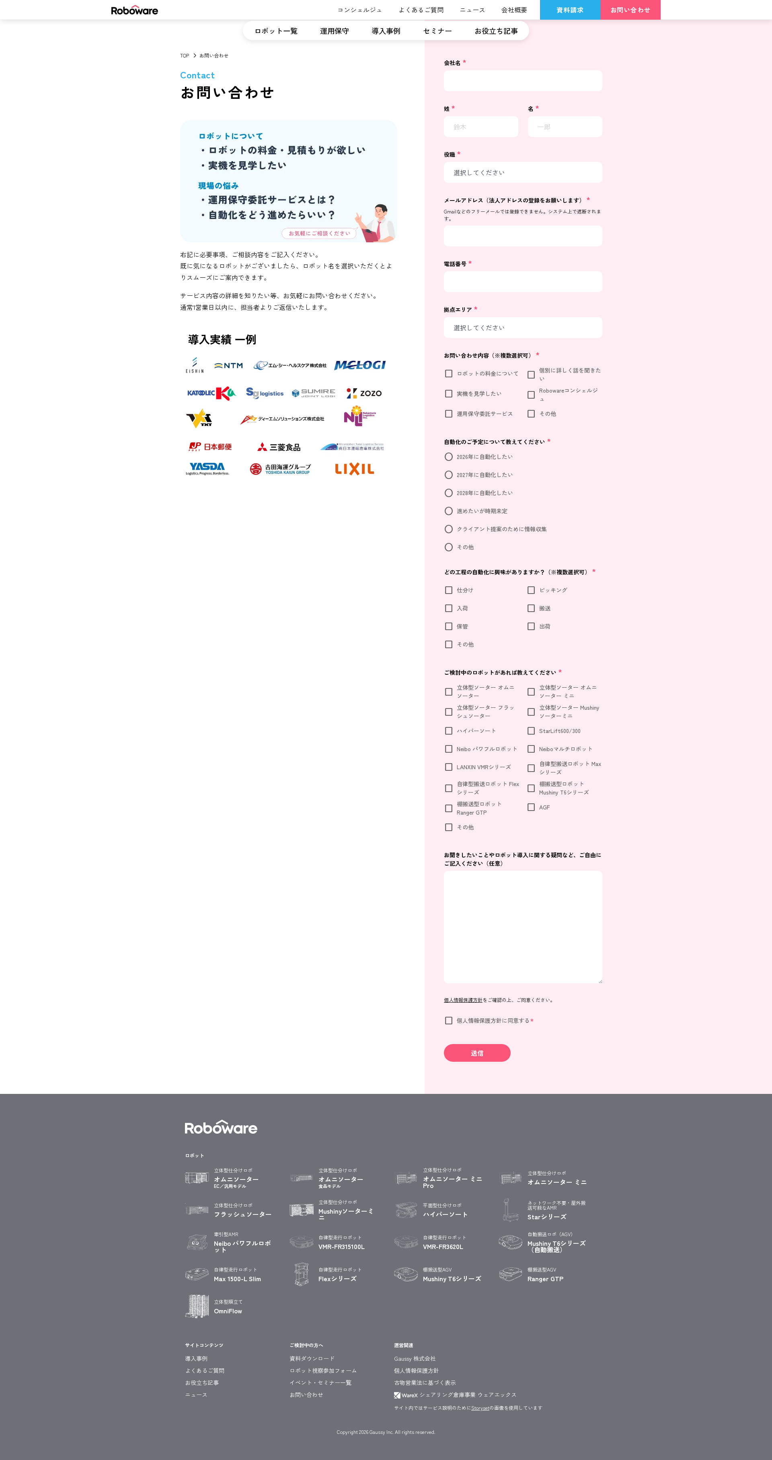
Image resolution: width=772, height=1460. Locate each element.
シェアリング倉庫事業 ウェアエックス (467, 1394)
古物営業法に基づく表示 (425, 1382)
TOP (184, 55)
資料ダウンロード (312, 1358)
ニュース (196, 1394)
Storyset (480, 1407)
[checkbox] (523, 395)
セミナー (437, 30)
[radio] (523, 456)
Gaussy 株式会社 (415, 1358)
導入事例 (386, 30)
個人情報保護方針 (416, 1370)
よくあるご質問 (204, 1370)
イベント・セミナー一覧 (320, 1382)
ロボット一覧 (276, 30)
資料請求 (569, 9)
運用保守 (334, 30)
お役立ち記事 (496, 30)
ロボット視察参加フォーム (323, 1370)
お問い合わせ (630, 9)
